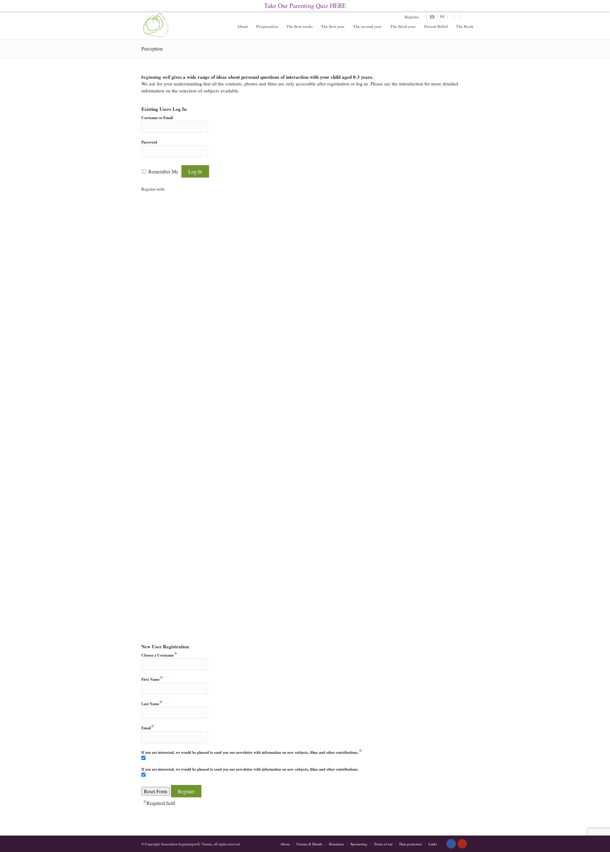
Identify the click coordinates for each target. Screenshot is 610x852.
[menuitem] (242, 30)
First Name (152, 679)
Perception (152, 48)
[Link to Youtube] (462, 844)
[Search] (453, 16)
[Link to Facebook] (451, 844)
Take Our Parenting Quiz (305, 5)
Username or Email (157, 117)
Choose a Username (159, 655)
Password (149, 142)
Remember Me (163, 171)
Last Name (152, 704)
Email (147, 728)
